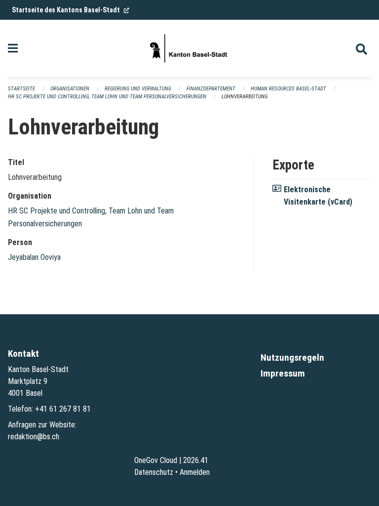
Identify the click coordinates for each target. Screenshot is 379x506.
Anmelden (195, 472)
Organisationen (69, 88)
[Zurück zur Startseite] (189, 48)
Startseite (21, 88)
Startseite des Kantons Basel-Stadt (70, 10)
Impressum (283, 373)
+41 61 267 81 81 (63, 409)
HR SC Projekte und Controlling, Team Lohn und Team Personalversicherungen (107, 96)
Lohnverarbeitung (244, 96)
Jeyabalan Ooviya (34, 257)
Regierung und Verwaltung (138, 88)
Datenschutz (153, 472)
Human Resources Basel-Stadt (288, 88)
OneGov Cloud (155, 460)
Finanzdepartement (211, 88)
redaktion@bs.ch (33, 436)
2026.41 (195, 460)
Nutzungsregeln (292, 357)
